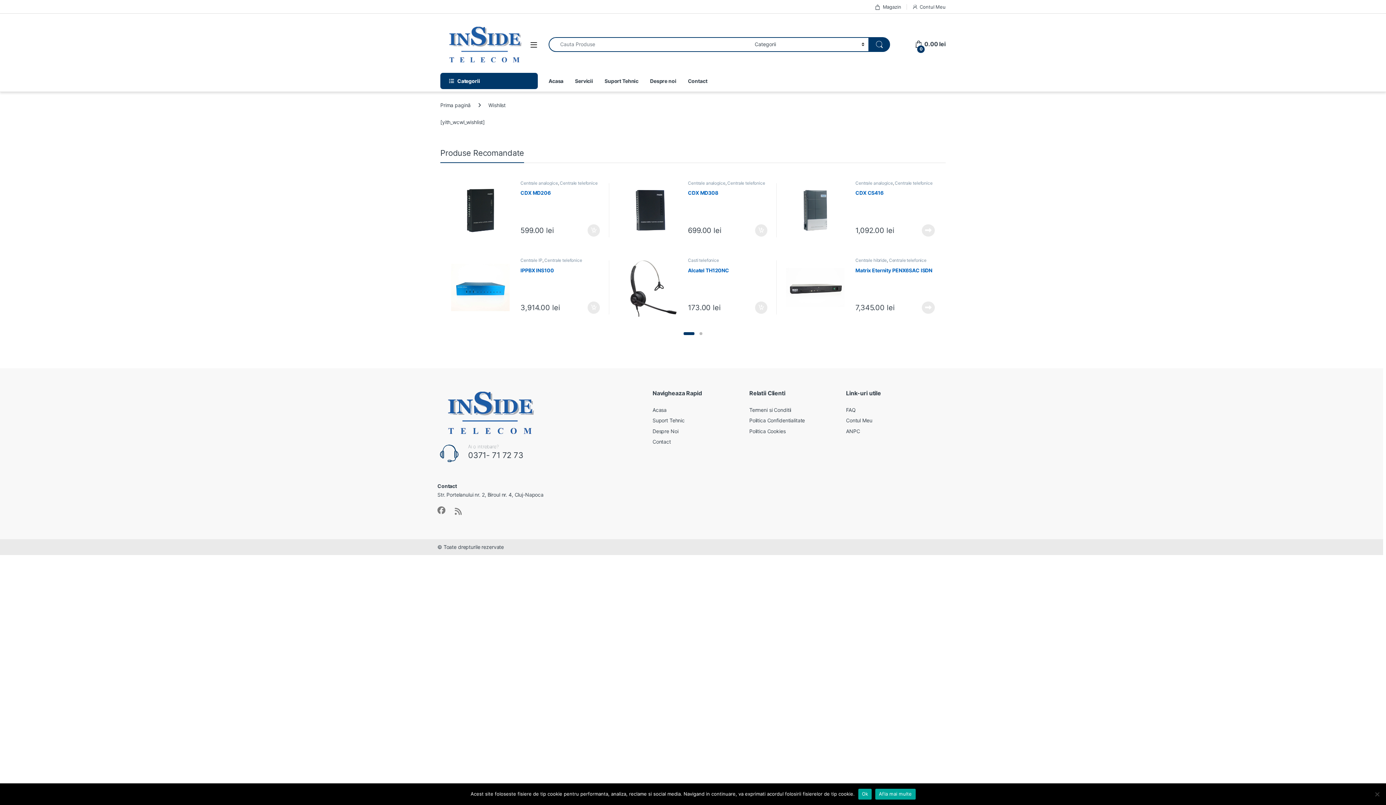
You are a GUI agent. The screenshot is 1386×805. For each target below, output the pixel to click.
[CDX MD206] (483, 210)
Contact (697, 81)
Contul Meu (933, 7)
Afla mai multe (895, 794)
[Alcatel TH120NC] (651, 287)
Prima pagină (455, 105)
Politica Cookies (767, 431)
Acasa (556, 81)
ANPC (853, 431)
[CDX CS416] (818, 210)
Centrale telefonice (578, 183)
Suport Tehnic (621, 81)
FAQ (851, 410)
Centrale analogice (539, 183)
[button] (689, 333)
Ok (865, 794)
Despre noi (663, 81)
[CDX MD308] (651, 210)
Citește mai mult (927, 230)
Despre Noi (666, 431)
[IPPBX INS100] (483, 287)
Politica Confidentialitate (777, 420)
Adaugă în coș (591, 230)
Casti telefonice (703, 260)
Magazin (892, 7)
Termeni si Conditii (770, 410)
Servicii (584, 81)
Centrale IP (531, 260)
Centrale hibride (871, 260)
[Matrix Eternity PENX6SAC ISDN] (818, 287)
